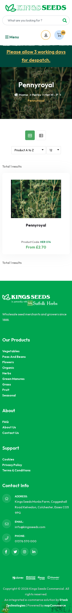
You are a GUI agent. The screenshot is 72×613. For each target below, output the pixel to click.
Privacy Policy (12, 465)
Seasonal (9, 395)
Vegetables (11, 351)
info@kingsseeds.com (30, 527)
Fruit (5, 390)
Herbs (36, 95)
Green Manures (13, 379)
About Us (9, 427)
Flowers (8, 362)
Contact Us (10, 433)
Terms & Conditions (16, 470)
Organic (8, 368)
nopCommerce (55, 605)
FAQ (5, 422)
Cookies (8, 459)
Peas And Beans (14, 357)
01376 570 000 (25, 541)
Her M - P (51, 95)
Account (49, 35)
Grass (6, 384)
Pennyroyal (36, 225)
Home (23, 95)
